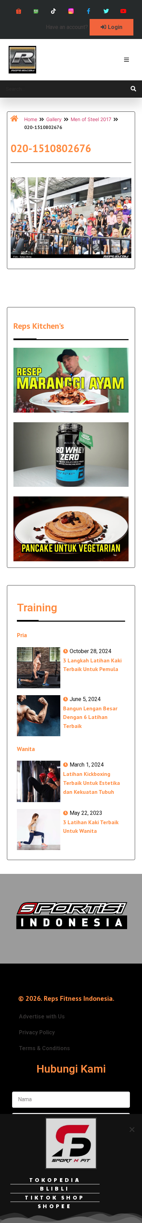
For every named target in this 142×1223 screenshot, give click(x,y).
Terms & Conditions (44, 1048)
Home (30, 119)
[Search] (133, 89)
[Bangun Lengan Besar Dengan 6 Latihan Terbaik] (38, 715)
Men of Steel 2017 (91, 119)
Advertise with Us (42, 1016)
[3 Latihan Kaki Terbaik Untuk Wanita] (38, 829)
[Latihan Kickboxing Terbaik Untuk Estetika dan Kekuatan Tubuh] (38, 781)
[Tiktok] (53, 11)
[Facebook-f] (88, 11)
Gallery (54, 119)
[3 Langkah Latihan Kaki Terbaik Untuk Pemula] (38, 667)
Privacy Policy (37, 1032)
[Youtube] (123, 11)
